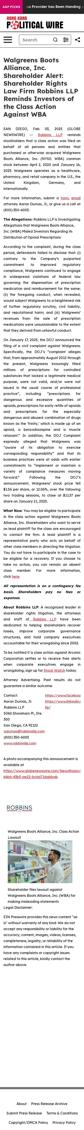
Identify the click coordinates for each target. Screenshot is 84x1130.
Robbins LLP (50, 135)
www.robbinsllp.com (20, 743)
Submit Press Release (24, 1113)
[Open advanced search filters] (66, 40)
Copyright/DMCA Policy (28, 1122)
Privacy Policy (64, 1122)
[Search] (55, 40)
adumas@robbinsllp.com (24, 731)
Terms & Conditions (62, 1113)
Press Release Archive (49, 1104)
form (64, 198)
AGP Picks (11, 7)
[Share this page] (78, 39)
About (22, 1104)
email (76, 198)
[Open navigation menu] (7, 39)
